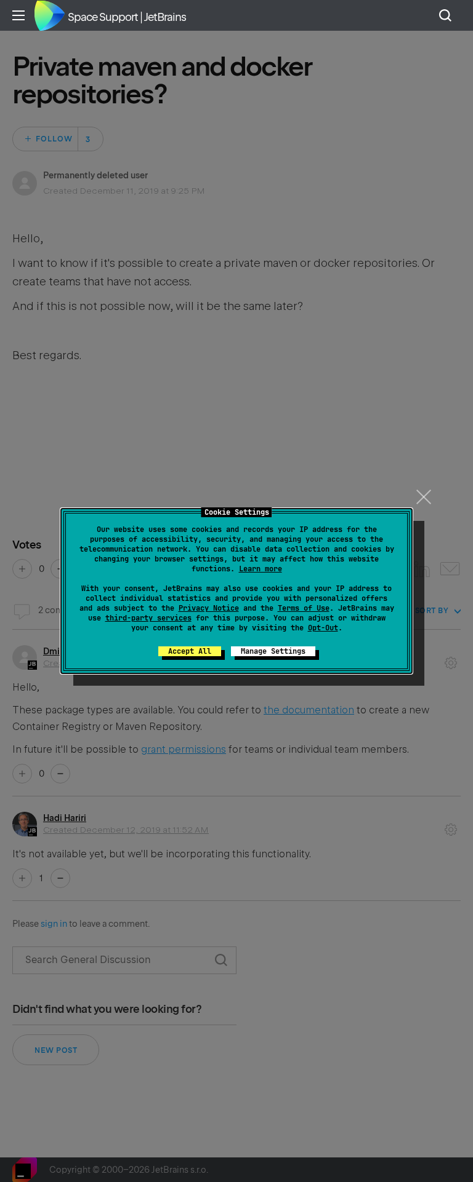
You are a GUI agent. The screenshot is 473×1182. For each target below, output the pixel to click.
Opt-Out (323, 628)
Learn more (260, 569)
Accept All (189, 651)
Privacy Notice (209, 608)
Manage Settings (273, 651)
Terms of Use (303, 608)
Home (49, 15)
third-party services (148, 618)
